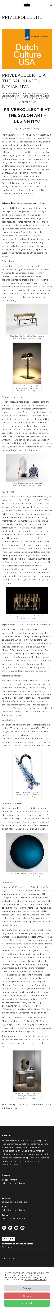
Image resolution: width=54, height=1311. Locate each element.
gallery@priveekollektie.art (14, 1201)
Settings (27, 1288)
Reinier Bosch (9, 98)
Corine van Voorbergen (31, 93)
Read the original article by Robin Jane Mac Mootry (25, 1104)
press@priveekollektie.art (14, 1218)
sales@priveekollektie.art (14, 1183)
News (20, 98)
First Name (8, 1258)
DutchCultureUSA (10, 1107)
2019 (26, 98)
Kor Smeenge (26, 95)
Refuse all (27, 1295)
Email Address (9, 1247)
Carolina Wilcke (41, 95)
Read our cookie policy (36, 1279)
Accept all (27, 1303)
